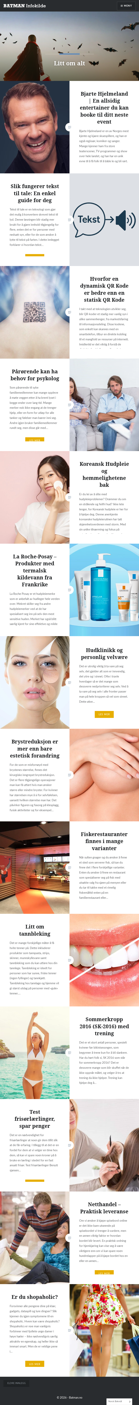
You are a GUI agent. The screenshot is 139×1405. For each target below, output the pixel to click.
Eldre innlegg (16, 1383)
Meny (128, 6)
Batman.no (75, 1397)
